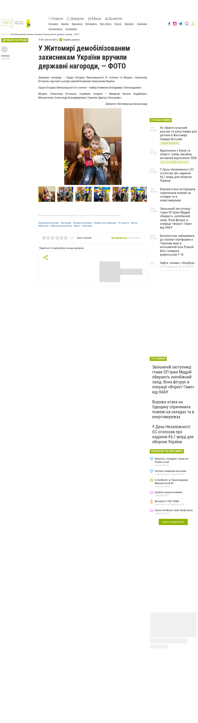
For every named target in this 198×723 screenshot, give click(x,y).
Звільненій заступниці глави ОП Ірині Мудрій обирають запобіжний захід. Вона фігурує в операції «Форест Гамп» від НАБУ (176, 218)
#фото (77, 225)
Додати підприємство (173, 521)
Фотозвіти (53, 24)
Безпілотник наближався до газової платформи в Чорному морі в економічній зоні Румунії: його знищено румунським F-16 (177, 245)
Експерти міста (55, 29)
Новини (57, 18)
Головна (4, 34)
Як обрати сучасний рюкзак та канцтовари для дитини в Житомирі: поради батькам (178, 133)
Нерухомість (91, 24)
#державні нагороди (48, 223)
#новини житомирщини (105, 223)
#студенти (123, 223)
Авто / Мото (105, 24)
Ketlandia (5, 55)
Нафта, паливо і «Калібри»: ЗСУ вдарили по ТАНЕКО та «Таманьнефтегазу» (177, 266)
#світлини (87, 225)
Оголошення (71, 29)
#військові (43, 225)
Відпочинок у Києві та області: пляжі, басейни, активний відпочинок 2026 (178, 154)
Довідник (77, 18)
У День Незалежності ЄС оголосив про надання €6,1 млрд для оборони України (177, 175)
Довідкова (142, 24)
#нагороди (66, 223)
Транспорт (129, 24)
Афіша (96, 18)
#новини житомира (82, 223)
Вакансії (65, 24)
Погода (117, 24)
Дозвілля (115, 18)
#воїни (134, 223)
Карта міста (77, 24)
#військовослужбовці (61, 225)
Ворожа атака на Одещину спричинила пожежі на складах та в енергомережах (173, 409)
